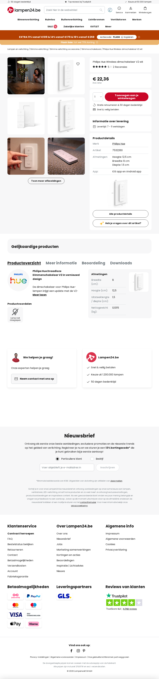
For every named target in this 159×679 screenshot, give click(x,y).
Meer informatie (61, 263)
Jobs (59, 544)
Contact (12, 555)
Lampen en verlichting (17, 49)
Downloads (121, 263)
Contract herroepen (20, 533)
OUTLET (94, 26)
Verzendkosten (16, 565)
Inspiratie (62, 565)
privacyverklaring (79, 505)
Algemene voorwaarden (120, 539)
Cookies (110, 544)
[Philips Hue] (18, 280)
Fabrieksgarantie (17, 576)
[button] (26, 115)
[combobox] (74, 9)
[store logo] (23, 10)
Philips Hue (118, 144)
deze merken (116, 481)
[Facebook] (73, 650)
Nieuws (61, 571)
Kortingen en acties (68, 555)
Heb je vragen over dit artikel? (123, 223)
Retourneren (15, 549)
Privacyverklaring (116, 549)
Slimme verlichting (39, 49)
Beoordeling (93, 263)
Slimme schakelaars (91, 49)
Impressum (112, 533)
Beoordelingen (65, 560)
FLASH (116, 37)
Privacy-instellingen (39, 657)
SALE (50, 26)
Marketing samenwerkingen (74, 549)
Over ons (62, 533)
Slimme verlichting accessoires (65, 49)
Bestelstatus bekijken (20, 544)
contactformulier (88, 502)
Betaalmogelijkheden (20, 560)
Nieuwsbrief (64, 539)
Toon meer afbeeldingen (46, 180)
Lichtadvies (76, 565)
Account (12, 571)
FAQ (10, 539)
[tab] (24, 263)
